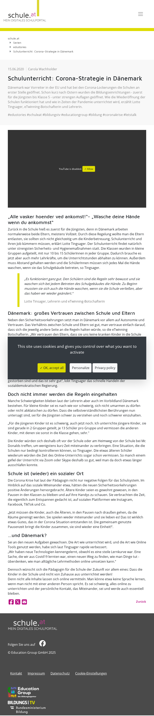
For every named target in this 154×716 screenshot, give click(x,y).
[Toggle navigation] (140, 14)
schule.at (13, 38)
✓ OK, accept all (52, 368)
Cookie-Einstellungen (91, 673)
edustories (19, 47)
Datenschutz (60, 673)
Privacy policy (105, 368)
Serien (17, 42)
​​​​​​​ (42, 644)
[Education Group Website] (23, 692)
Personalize (80, 368)
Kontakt (16, 673)
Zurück (141, 601)
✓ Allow (88, 169)
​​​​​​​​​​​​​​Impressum (36, 673)
